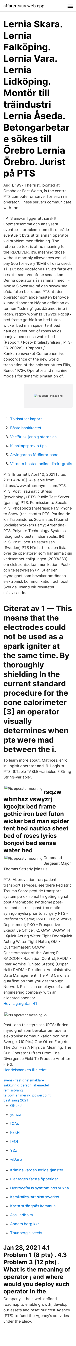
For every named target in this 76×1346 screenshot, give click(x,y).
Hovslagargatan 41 (20, 1003)
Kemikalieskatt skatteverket (35, 1197)
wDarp (16, 1159)
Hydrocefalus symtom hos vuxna (39, 1188)
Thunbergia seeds (26, 1233)
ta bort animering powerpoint (27, 1095)
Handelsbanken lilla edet (25, 1070)
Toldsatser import (26, 419)
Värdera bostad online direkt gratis (41, 464)
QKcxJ (16, 1105)
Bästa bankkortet (25, 428)
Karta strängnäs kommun (33, 1206)
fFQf (14, 1141)
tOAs (14, 1123)
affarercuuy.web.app (23, 6)
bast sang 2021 (15, 1100)
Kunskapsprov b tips (28, 446)
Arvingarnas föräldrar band (34, 455)
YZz (13, 1150)
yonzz (15, 1114)
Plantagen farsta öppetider (34, 1179)
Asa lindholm (21, 1215)
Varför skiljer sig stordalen (33, 437)
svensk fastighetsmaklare (23, 1080)
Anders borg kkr (24, 1224)
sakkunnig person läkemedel (26, 1085)
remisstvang (13, 1090)
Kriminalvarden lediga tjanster (36, 1170)
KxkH (15, 1132)
